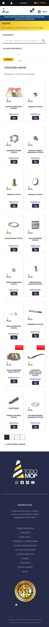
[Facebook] (22, 482)
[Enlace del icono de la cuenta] (11, 3)
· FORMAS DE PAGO (25, 554)
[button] (13, 118)
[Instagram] (27, 482)
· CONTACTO (24, 533)
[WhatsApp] (17, 482)
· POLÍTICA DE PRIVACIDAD (25, 545)
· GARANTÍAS (25, 563)
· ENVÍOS (25, 558)
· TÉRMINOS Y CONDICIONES (25, 541)
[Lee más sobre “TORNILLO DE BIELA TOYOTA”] (13, 427)
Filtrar (8, 59)
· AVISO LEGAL (24, 537)
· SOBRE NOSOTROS (25, 528)
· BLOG (25, 571)
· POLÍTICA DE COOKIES (24, 550)
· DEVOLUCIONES (25, 567)
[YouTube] (33, 482)
